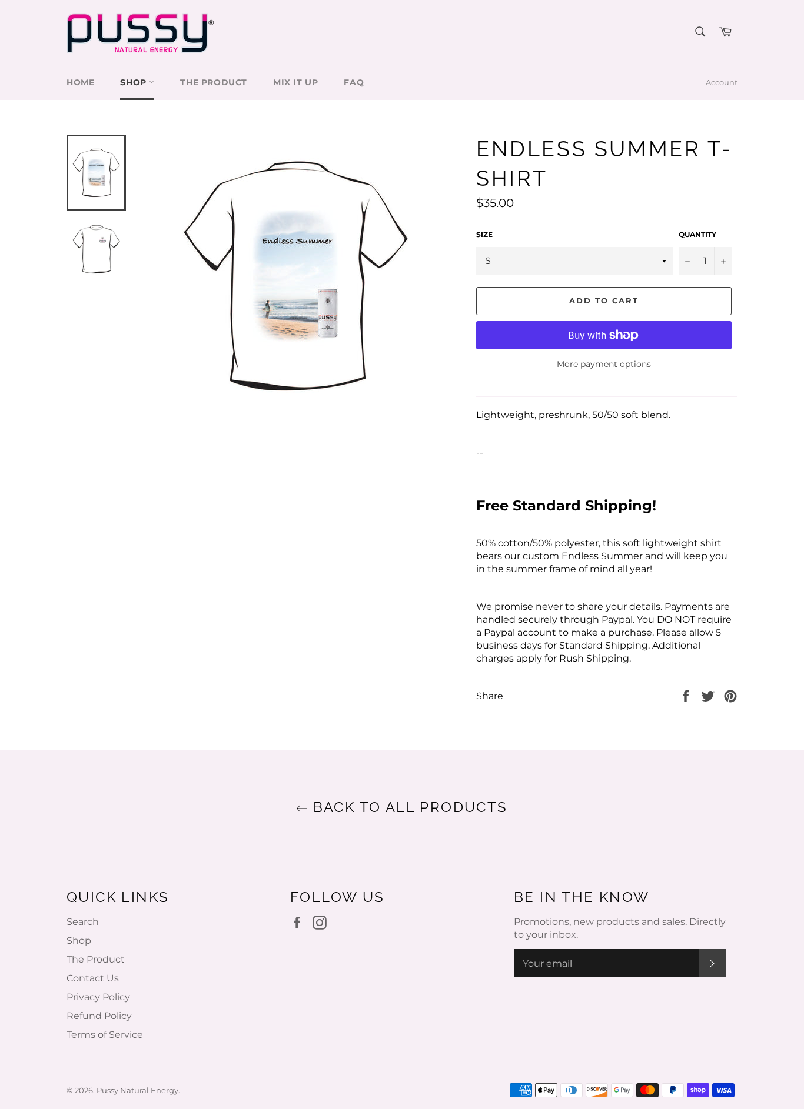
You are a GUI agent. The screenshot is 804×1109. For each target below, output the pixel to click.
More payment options (604, 364)
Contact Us (93, 978)
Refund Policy (99, 1015)
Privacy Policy (98, 997)
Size (484, 234)
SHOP (134, 82)
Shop (79, 940)
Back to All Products (407, 807)
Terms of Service (105, 1034)
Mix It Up (295, 82)
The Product (213, 82)
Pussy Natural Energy (137, 1090)
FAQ (354, 82)
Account (721, 82)
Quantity (697, 234)
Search (83, 921)
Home (80, 82)
